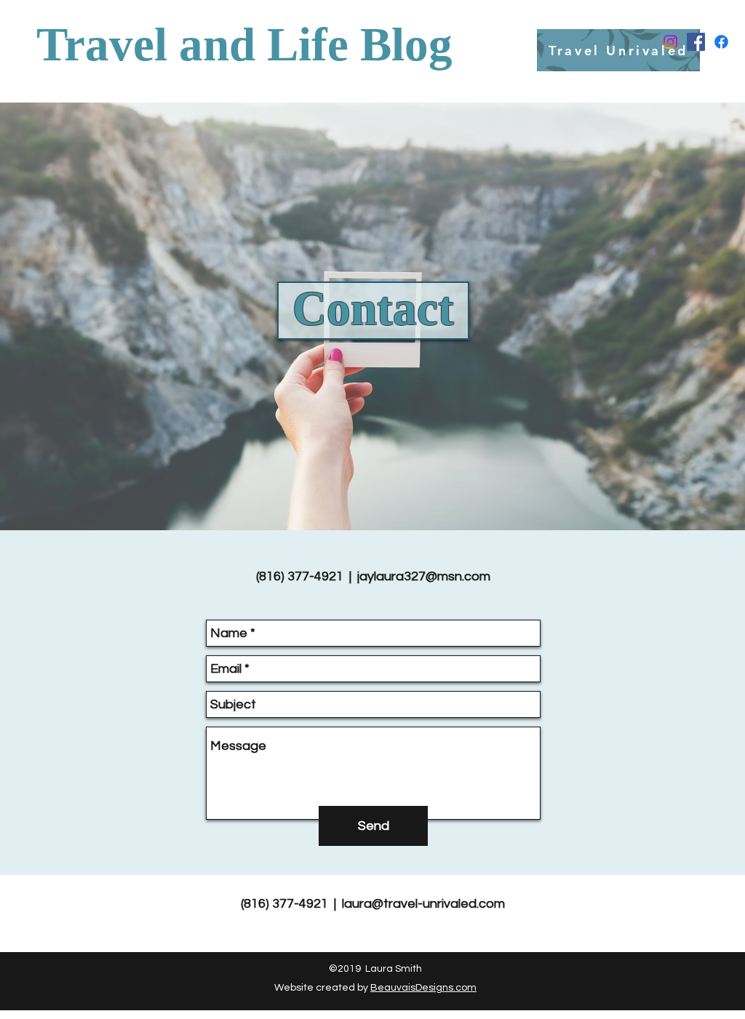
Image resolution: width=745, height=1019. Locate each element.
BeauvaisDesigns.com (423, 988)
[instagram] (670, 42)
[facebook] (696, 42)
